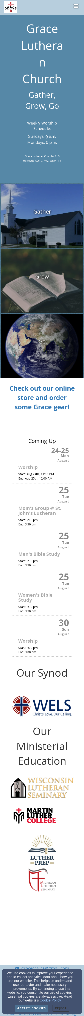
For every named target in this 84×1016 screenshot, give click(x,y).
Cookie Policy (50, 1000)
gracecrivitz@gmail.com (45, 968)
